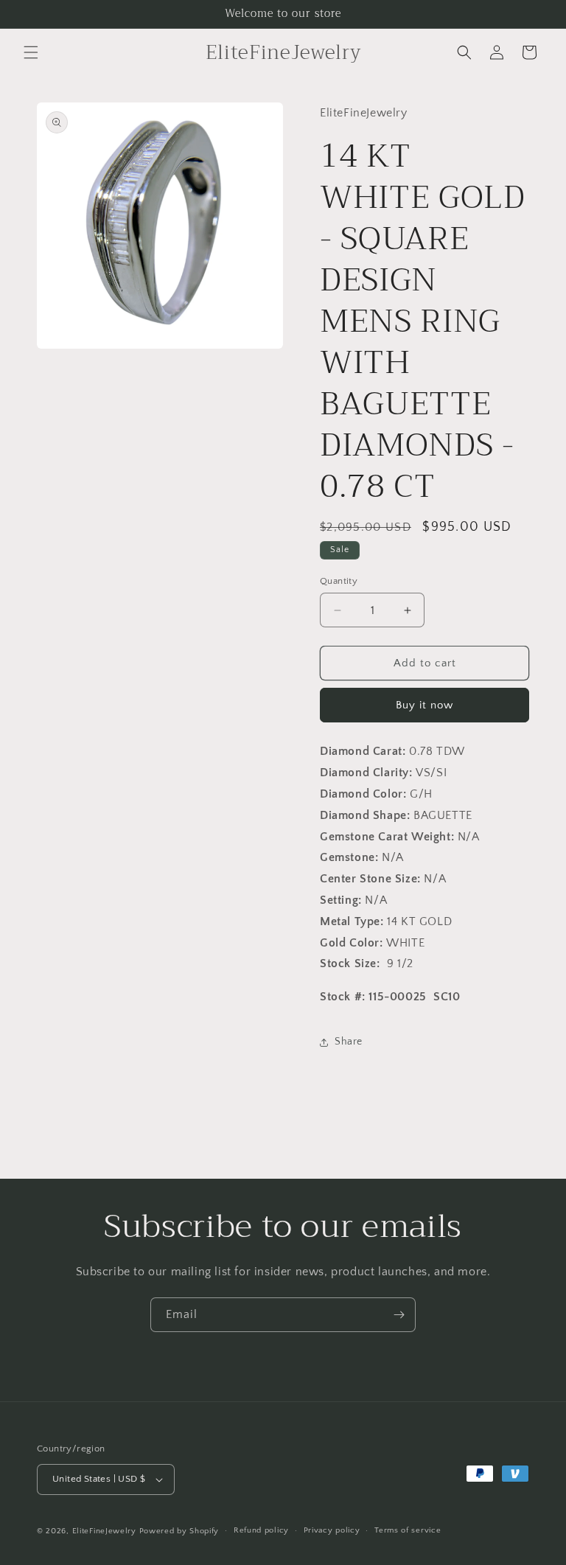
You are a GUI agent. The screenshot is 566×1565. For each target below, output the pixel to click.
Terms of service (407, 1530)
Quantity (338, 581)
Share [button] (349, 1042)
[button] (31, 52)
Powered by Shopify (179, 1531)
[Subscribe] (398, 1314)
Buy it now (424, 705)
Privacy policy (332, 1530)
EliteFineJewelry (104, 1531)
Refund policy (261, 1530)
